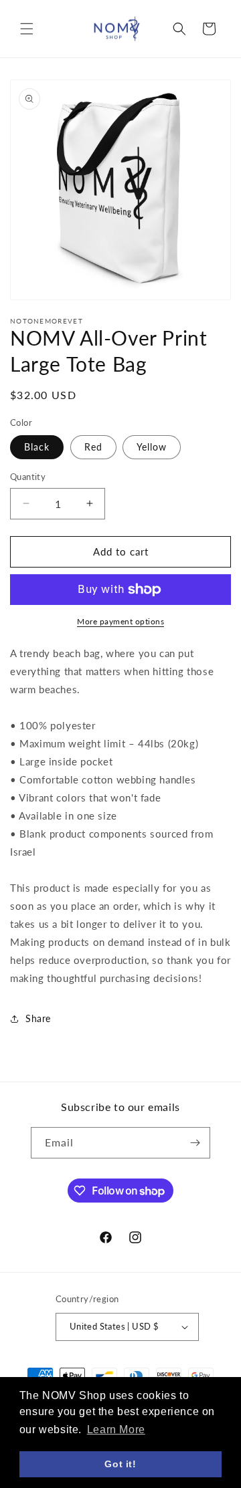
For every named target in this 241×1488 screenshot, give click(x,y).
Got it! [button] (120, 1464)
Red (93, 447)
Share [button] (38, 1018)
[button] (27, 28)
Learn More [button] (116, 1429)
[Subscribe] (195, 1142)
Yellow (152, 447)
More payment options (120, 621)
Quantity (28, 476)
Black (37, 447)
